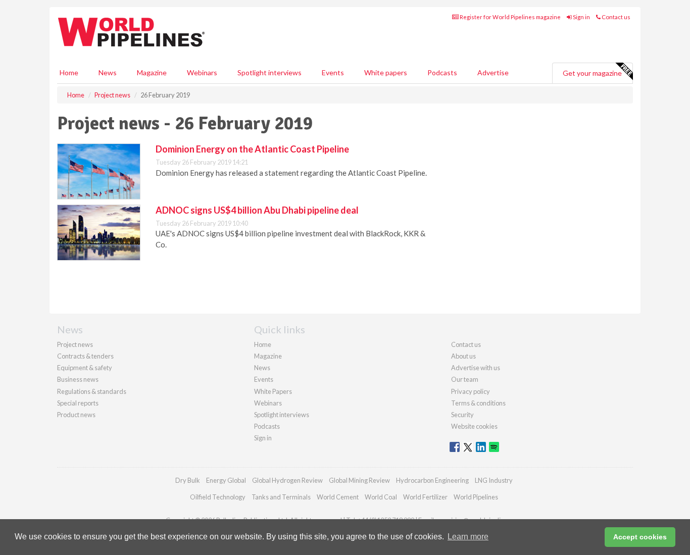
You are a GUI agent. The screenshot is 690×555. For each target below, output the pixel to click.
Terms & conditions (478, 403)
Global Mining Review (359, 480)
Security (462, 415)
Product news (76, 415)
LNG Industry (494, 480)
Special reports (77, 403)
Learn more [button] (468, 536)
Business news (77, 379)
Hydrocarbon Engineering (432, 480)
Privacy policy (470, 391)
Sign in (581, 17)
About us (463, 356)
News (262, 368)
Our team (464, 379)
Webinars (202, 72)
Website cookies (474, 426)
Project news (75, 344)
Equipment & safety (84, 368)
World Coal (381, 497)
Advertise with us (475, 368)
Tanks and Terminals (281, 497)
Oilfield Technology (217, 497)
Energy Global (226, 480)
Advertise (493, 72)
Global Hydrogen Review (287, 480)
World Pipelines (476, 497)
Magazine (152, 72)
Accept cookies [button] (640, 537)
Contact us (615, 17)
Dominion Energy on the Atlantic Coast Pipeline (252, 149)
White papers (385, 72)
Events (333, 72)
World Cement (338, 497)
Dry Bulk (187, 480)
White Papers (273, 391)
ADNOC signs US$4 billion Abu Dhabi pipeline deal (257, 210)
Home (69, 72)
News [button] (107, 72)
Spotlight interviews (269, 72)
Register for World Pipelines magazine (510, 17)
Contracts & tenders (85, 356)
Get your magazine (592, 73)
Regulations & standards (91, 391)
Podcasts (442, 72)
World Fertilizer (425, 497)
